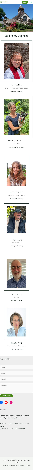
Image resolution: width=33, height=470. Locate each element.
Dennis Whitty (16, 294)
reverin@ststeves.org (16, 91)
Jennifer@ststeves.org (16, 349)
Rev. (10, 140)
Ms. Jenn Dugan (16, 192)
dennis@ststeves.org (16, 300)
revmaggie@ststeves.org (16, 147)
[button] (25, 2)
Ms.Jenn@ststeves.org (16, 199)
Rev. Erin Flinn (16, 85)
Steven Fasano (16, 240)
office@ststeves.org (18, 428)
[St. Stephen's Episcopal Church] (4, 2)
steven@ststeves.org (16, 246)
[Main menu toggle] (31, 2)
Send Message (6, 396)
